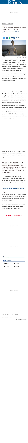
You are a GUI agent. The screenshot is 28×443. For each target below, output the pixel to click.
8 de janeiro (8, 215)
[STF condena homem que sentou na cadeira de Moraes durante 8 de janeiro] (12, 38)
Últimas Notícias (6, 257)
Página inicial (4, 23)
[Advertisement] (14, 86)
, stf (21, 215)
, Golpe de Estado (15, 215)
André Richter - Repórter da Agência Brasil (10, 31)
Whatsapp (18, 266)
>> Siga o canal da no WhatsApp (13, 188)
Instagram (18, 263)
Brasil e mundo (10, 23)
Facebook (7, 263)
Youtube (7, 266)
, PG (19, 215)
